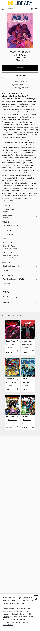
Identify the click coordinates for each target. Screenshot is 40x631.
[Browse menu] (36, 8)
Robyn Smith (21, 58)
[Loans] (32, 9)
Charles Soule (27, 344)
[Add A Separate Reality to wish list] (33, 427)
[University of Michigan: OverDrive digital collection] (20, 3)
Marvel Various (12, 420)
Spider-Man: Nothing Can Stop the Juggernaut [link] (11, 341)
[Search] (3, 8)
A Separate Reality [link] (27, 417)
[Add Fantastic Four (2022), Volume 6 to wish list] (33, 389)
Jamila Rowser (21, 55)
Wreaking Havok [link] (11, 417)
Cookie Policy (8, 625)
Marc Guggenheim (12, 382)
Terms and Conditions (11, 600)
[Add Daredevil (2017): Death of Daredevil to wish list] (33, 351)
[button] (20, 68)
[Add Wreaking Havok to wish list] (17, 427)
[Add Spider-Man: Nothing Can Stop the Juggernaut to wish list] (17, 351)
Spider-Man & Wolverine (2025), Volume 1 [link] (11, 379)
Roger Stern (11, 344)
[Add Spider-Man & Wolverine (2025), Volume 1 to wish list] (17, 389)
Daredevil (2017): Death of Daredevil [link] (27, 341)
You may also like (10, 315)
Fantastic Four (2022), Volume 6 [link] (27, 379)
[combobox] (15, 8)
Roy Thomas (27, 420)
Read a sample (20, 75)
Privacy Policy (27, 600)
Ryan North (26, 382)
